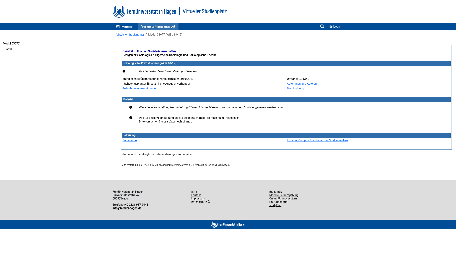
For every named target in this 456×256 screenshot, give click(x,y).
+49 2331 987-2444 (135, 204)
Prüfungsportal (278, 202)
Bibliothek (275, 191)
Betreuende (130, 140)
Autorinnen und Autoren (302, 83)
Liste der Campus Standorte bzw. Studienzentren (317, 140)
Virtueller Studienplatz (130, 34)
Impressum (198, 198)
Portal (8, 49)
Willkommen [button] (125, 26)
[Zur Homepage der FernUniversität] (144, 12)
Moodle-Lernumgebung (284, 195)
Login (337, 26)
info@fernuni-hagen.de (127, 208)
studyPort (275, 205)
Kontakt (196, 195)
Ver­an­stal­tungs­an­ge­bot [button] (158, 26)
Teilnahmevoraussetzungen (140, 88)
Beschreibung (295, 88)
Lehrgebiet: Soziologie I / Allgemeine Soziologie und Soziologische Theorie (169, 55)
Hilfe (194, 191)
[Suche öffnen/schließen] (322, 26)
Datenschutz (199, 202)
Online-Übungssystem (283, 198)
